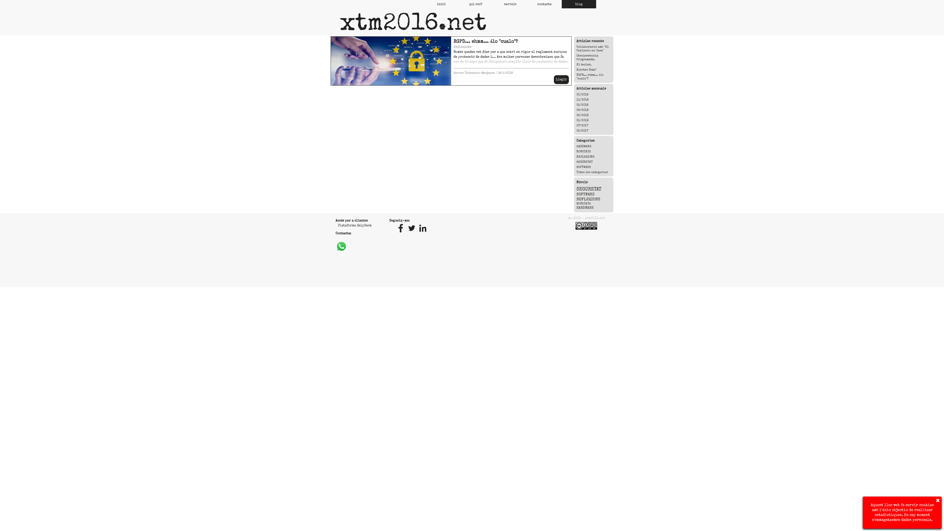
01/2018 (582, 120)
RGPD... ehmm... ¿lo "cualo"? (486, 41)
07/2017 (582, 125)
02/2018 (582, 115)
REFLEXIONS (463, 47)
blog (579, 4)
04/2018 (582, 110)
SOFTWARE (583, 167)
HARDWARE (583, 146)
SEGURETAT (584, 162)
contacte (544, 4)
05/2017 (582, 131)
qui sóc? (475, 4)
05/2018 (582, 105)
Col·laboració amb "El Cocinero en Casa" (592, 48)
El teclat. (583, 64)
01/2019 (582, 94)
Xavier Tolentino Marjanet (474, 73)
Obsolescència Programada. (587, 57)
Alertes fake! (586, 70)
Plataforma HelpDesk (355, 225)
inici (441, 4)
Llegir (561, 79)
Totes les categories (592, 172)
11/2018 (582, 100)
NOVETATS (583, 151)
